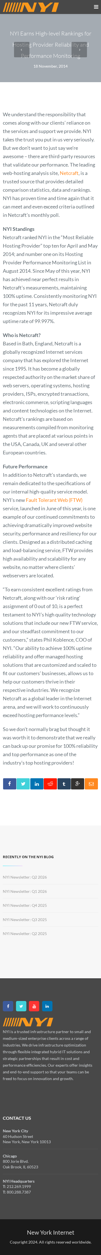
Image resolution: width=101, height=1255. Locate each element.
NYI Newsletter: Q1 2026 (25, 891)
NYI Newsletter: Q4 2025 (25, 905)
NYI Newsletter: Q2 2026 (25, 877)
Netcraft (69, 173)
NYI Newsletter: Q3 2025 (25, 919)
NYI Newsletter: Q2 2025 (25, 933)
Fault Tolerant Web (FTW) (54, 500)
